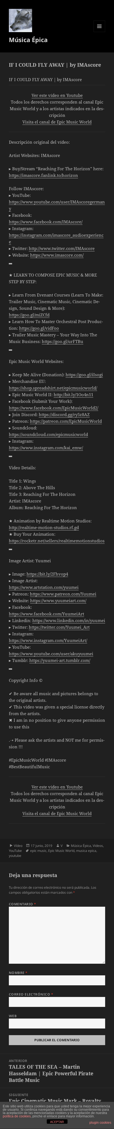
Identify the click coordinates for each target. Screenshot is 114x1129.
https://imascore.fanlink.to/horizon (43, 175)
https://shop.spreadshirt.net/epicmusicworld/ (53, 388)
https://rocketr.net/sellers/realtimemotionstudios (57, 540)
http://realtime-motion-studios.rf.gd (44, 527)
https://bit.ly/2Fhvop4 (47, 574)
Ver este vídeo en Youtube (57, 95)
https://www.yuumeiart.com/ (58, 600)
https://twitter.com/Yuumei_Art (59, 627)
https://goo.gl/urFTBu (62, 341)
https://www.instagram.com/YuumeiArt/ (48, 640)
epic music (38, 850)
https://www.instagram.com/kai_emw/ (46, 447)
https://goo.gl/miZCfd (29, 315)
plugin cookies (100, 1123)
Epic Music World (61, 850)
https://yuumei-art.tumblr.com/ (59, 660)
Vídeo (18, 845)
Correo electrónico (31, 994)
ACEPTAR (57, 1121)
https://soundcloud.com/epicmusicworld (48, 434)
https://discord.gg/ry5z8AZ (64, 414)
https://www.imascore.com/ (57, 255)
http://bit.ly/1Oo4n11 (73, 394)
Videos (98, 845)
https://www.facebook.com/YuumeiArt (46, 614)
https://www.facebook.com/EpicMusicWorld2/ (53, 408)
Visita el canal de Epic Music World (57, 122)
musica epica (86, 850)
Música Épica (28, 39)
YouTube (15, 850)
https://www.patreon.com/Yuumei (63, 594)
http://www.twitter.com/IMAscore (62, 248)
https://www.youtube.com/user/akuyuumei (51, 653)
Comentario (22, 904)
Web (13, 1016)
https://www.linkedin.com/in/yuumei (68, 620)
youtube (15, 855)
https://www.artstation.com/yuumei (44, 587)
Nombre (18, 972)
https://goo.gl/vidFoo (39, 328)
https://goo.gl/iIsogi (84, 374)
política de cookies (17, 1116)
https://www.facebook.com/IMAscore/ (45, 222)
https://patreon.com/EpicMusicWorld (66, 421)
